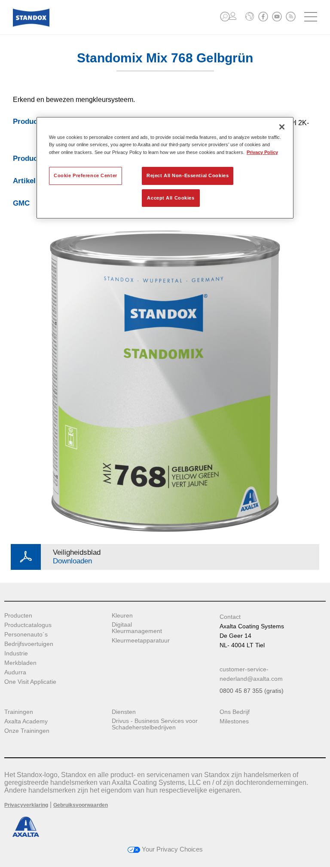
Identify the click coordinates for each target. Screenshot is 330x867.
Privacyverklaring (26, 805)
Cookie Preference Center (85, 175)
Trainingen (18, 712)
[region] (165, 168)
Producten (18, 615)
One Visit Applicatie (30, 682)
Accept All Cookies (170, 197)
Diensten (124, 712)
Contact (230, 616)
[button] (225, 17)
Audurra (15, 672)
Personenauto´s (26, 634)
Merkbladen (20, 663)
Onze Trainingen (26, 731)
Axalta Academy (26, 721)
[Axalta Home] (31, 24)
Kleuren (122, 615)
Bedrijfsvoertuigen (28, 644)
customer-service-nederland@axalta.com (251, 674)
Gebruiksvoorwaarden (80, 805)
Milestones (234, 721)
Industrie (16, 653)
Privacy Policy (262, 152)
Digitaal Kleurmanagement (137, 627)
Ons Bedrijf (235, 712)
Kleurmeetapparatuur (141, 640)
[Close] (281, 126)
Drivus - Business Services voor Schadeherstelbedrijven (155, 724)
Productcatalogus (28, 625)
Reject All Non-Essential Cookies (188, 175)
